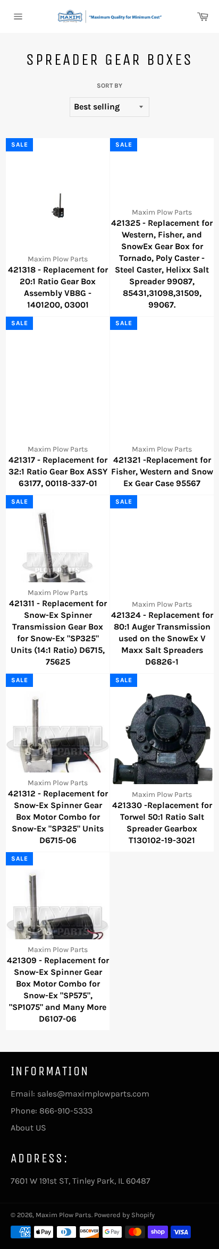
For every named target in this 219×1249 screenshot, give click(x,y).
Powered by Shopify (124, 1215)
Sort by (109, 85)
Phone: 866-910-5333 (51, 1111)
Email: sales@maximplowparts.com (80, 1094)
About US (28, 1128)
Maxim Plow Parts (63, 1215)
